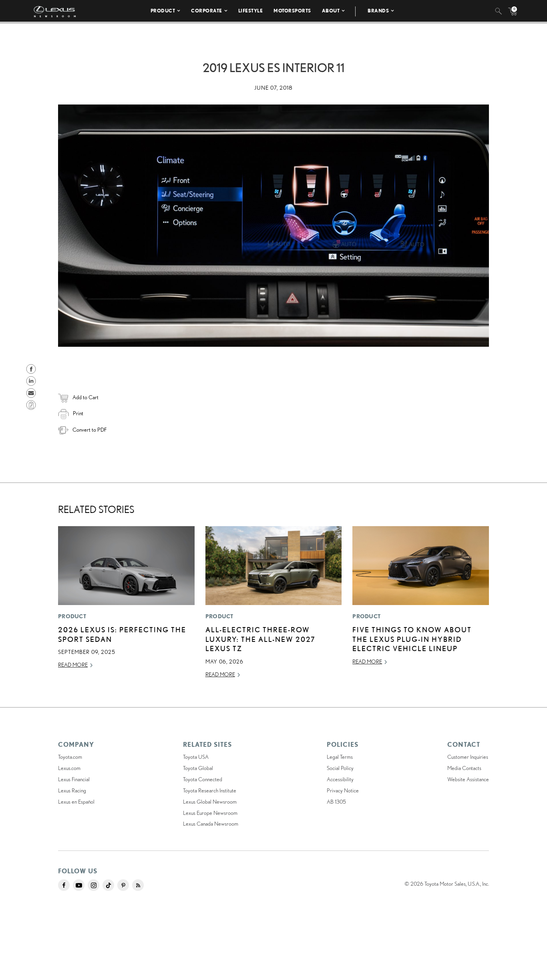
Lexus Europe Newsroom (210, 813)
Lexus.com (69, 768)
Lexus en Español (76, 801)
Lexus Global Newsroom (210, 801)
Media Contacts (464, 768)
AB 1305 (336, 801)
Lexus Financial (74, 779)
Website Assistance (468, 779)
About (331, 10)
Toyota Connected (202, 779)
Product (163, 10)
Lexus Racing (72, 790)
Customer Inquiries (467, 757)
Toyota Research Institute (209, 790)
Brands (378, 10)
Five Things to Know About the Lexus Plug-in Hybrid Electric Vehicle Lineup (412, 638)
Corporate (206, 10)
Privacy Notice (343, 790)
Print (78, 413)
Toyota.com (70, 757)
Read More (73, 664)
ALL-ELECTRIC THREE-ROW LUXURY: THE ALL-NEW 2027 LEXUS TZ (260, 638)
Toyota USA (196, 757)
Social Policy (340, 768)
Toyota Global (198, 768)
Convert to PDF (89, 429)
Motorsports (292, 10)
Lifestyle (250, 10)
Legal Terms (340, 757)
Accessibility (340, 779)
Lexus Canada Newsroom (210, 823)
